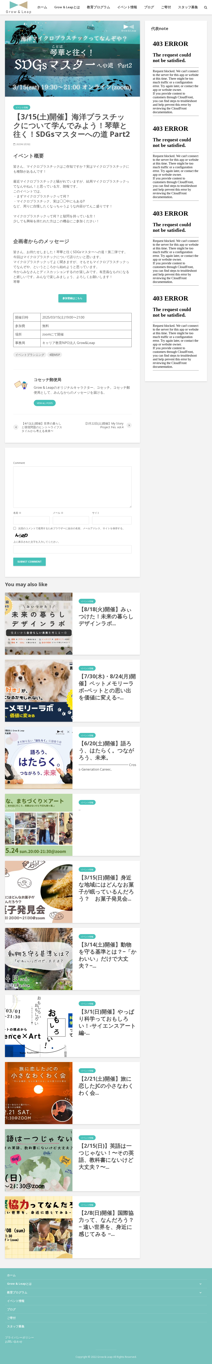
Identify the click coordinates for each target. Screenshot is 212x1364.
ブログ (149, 7)
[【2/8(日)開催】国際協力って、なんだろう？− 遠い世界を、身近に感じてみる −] (38, 1227)
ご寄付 (166, 7)
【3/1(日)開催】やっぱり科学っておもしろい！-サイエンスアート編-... (107, 1022)
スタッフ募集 (188, 7)
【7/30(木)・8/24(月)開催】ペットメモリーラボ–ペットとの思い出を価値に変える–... (107, 687)
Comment (19, 463)
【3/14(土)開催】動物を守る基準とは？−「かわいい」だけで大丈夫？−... (108, 955)
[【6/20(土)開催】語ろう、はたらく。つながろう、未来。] (38, 757)
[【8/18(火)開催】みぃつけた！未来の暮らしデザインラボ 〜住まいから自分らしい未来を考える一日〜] (38, 623)
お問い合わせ (13, 1342)
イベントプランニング (29, 355)
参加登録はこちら (72, 298)
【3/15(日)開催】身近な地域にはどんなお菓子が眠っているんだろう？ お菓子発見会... (106, 888)
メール (58, 513)
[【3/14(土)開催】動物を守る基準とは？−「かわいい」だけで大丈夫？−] (38, 958)
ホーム (42, 7)
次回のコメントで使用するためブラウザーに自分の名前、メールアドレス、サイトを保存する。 (71, 528)
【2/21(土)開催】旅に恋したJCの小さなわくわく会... (106, 1085)
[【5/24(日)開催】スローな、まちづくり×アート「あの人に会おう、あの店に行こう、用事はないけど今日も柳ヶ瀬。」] (38, 824)
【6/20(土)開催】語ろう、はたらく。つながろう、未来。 (106, 750)
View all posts (45, 403)
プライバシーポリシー (19, 1337)
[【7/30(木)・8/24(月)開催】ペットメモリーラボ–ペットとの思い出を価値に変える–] (38, 690)
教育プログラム (98, 7)
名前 (17, 513)
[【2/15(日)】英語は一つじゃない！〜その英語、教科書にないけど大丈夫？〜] (38, 1160)
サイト (96, 513)
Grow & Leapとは (67, 7)
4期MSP (54, 355)
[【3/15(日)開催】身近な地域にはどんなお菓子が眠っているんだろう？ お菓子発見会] (38, 891)
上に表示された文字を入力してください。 (36, 542)
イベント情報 (127, 7)
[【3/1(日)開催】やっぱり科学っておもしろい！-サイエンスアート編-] (38, 1026)
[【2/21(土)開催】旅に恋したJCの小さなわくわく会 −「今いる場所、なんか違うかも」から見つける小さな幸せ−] (38, 1093)
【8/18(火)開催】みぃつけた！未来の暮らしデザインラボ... (106, 616)
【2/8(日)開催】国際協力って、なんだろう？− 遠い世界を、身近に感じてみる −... (106, 1223)
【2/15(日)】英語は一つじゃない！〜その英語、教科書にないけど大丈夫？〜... (106, 1156)
